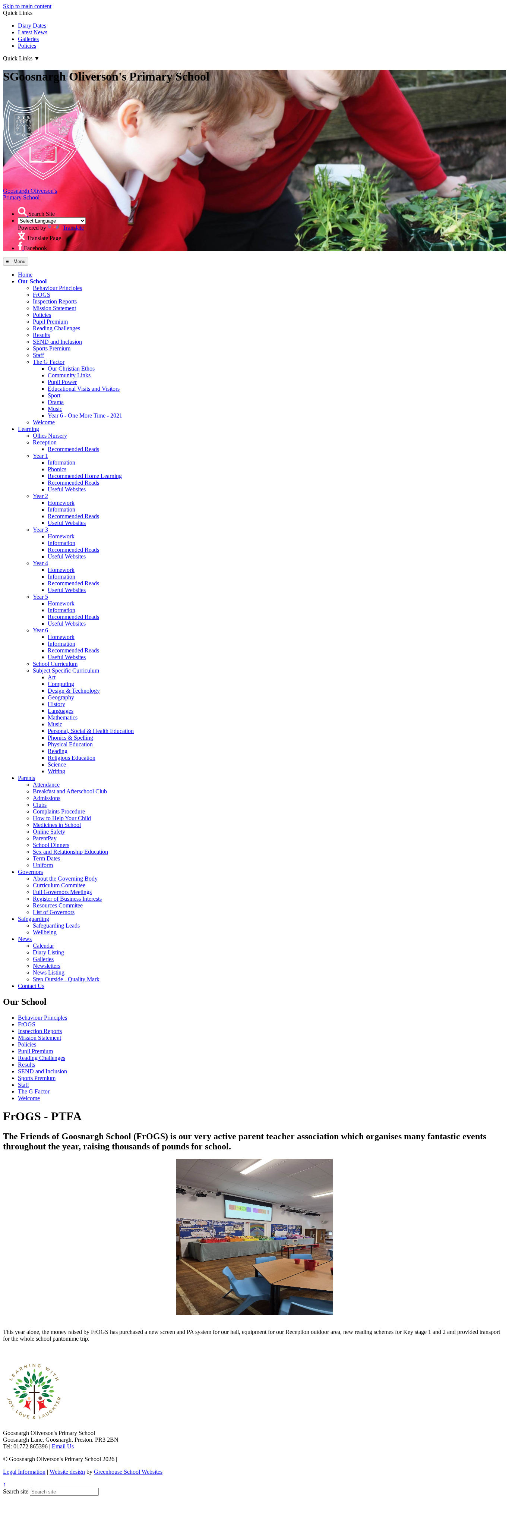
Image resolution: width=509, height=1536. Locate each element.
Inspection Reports (55, 301)
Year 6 (40, 630)
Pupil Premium (50, 321)
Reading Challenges (56, 328)
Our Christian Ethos (71, 368)
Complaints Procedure (59, 811)
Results (41, 335)
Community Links (69, 375)
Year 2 (40, 496)
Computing (61, 684)
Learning (28, 429)
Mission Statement (54, 308)
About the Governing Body (65, 878)
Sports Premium (51, 348)
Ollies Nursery (50, 435)
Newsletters (46, 966)
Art (52, 677)
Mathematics (63, 717)
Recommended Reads (73, 449)
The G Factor (48, 362)
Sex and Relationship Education (70, 852)
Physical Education (70, 744)
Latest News (32, 32)
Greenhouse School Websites (128, 1472)
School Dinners (51, 845)
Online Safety (49, 831)
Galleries (28, 39)
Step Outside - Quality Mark (66, 979)
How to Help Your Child (62, 818)
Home (25, 274)
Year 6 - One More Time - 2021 (85, 415)
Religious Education (71, 758)
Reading (57, 751)
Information (61, 462)
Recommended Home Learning (85, 476)
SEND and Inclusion (57, 342)
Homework (61, 503)
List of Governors (54, 912)
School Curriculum (55, 664)
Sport (54, 395)
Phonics (57, 469)
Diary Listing (48, 952)
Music (55, 409)
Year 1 (40, 456)
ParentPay (45, 838)
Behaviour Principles (57, 288)
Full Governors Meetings (62, 892)
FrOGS (41, 295)
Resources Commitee (58, 905)
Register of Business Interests (67, 899)
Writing (56, 771)
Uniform (43, 865)
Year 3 (40, 529)
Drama (56, 402)
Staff (38, 355)
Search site (15, 1491)
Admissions (46, 798)
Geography (61, 697)
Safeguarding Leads (56, 925)
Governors (30, 872)
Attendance (46, 784)
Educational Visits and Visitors (84, 388)
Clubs (40, 805)
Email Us (63, 1446)
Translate (73, 227)
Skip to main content (27, 6)
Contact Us (31, 986)
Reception (45, 442)
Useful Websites (67, 489)
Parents (26, 778)
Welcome (44, 422)
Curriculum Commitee (59, 885)
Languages (60, 711)
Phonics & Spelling (70, 737)
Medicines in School (57, 825)
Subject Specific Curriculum (66, 670)
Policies (27, 46)
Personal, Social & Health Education (91, 731)
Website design (67, 1472)
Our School (32, 281)
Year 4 (40, 563)
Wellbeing (45, 932)
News (25, 939)
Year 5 (40, 597)
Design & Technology (74, 690)
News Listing (48, 972)
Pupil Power (62, 382)
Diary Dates (32, 25)
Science (57, 764)
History (56, 704)
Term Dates (46, 858)
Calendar (43, 945)
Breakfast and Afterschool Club (70, 791)
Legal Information (24, 1472)
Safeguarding (33, 919)
